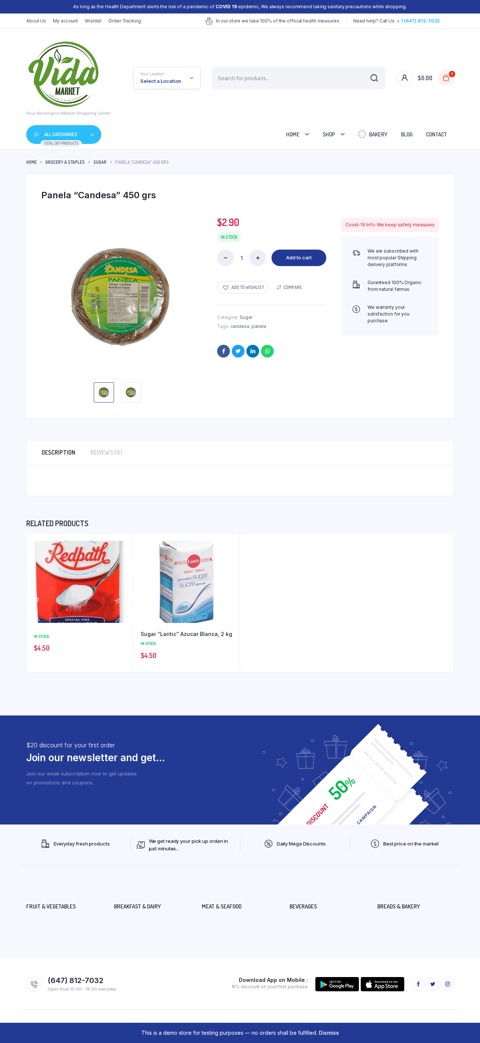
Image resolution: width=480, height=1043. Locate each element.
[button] (243, 287)
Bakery (378, 134)
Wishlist (93, 21)
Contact (436, 134)
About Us (36, 21)
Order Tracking (124, 21)
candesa (240, 326)
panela (259, 326)
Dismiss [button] (329, 1033)
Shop (328, 134)
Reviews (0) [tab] (106, 452)
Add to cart (299, 257)
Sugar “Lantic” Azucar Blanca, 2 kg (186, 634)
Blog (406, 134)
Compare (293, 287)
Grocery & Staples (65, 162)
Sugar (99, 162)
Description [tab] (58, 452)
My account (65, 21)
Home (293, 134)
